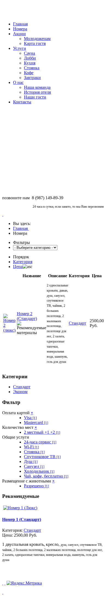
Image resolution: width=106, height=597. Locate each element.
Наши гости (35, 97)
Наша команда (37, 87)
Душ (31, 461)
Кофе (28, 72)
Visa (30, 417)
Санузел (34, 466)
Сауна (29, 53)
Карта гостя (35, 43)
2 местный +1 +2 (42, 432)
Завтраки (32, 77)
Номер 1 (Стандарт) (21, 519)
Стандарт (21, 386)
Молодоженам (37, 38)
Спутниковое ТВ (42, 456)
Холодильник (39, 471)
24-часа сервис (40, 442)
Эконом (20, 391)
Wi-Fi (31, 447)
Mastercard (36, 422)
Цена (18, 266)
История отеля (37, 92)
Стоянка (31, 68)
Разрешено (36, 486)
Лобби (30, 58)
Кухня (29, 63)
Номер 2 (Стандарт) (27, 316)
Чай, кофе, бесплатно (46, 476)
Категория (22, 261)
